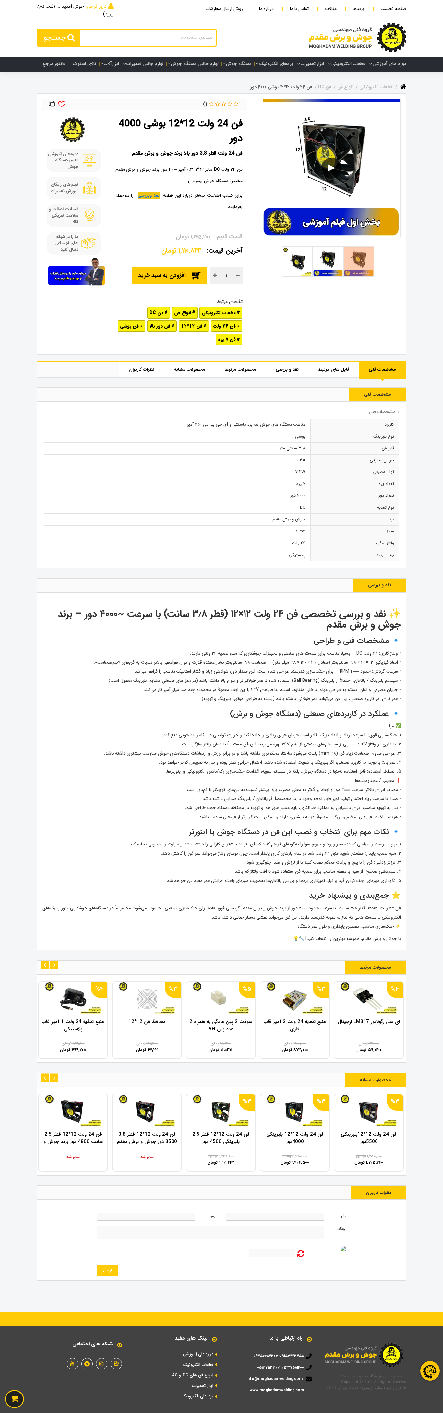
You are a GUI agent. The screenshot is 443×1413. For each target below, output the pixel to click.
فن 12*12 (191, 326)
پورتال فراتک (337, 1388)
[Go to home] (403, 85)
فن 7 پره (227, 339)
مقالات (331, 8)
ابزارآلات (111, 63)
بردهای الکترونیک (276, 63)
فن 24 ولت (224, 326)
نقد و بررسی (287, 369)
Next (45, 965)
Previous (54, 965)
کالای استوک (84, 63)
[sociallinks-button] (116, 1363)
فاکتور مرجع (54, 63)
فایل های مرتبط (333, 369)
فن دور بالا (160, 326)
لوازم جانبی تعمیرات (144, 63)
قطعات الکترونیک (198, 1365)
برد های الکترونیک (197, 1396)
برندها (358, 8)
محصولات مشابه (189, 369)
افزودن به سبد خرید (162, 275)
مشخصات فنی (382, 369)
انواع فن (182, 312)
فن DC (156, 312)
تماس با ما (299, 8)
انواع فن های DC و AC (192, 1375)
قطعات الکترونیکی (348, 63)
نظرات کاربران (141, 369)
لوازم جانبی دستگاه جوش (195, 63)
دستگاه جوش (239, 63)
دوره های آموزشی (389, 63)
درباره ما (266, 8)
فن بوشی (129, 326)
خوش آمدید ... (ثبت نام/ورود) (75, 10)
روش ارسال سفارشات (224, 8)
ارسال (107, 1270)
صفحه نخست (393, 8)
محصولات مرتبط (240, 369)
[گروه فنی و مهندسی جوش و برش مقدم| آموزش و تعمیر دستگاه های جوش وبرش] (357, 37)
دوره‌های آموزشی (198, 1354)
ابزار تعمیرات (312, 63)
